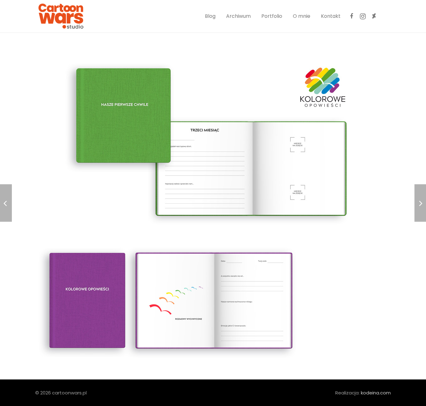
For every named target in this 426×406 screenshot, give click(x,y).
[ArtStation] (385, 16)
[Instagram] (362, 16)
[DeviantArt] (374, 16)
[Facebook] (351, 16)
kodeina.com (376, 392)
